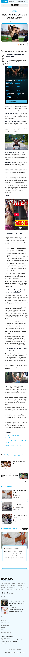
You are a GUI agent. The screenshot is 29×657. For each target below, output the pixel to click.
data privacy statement (12, 641)
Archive (14, 11)
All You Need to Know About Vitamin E (13, 551)
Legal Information (6, 632)
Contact (3, 627)
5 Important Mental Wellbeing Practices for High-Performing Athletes (20, 517)
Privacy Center (16, 652)
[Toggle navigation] (4, 5)
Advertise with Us (5, 623)
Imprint (5, 652)
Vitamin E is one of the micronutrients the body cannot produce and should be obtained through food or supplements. (14, 556)
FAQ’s (2, 630)
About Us (3, 620)
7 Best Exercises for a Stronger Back (13, 445)
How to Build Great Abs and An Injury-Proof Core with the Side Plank (19, 504)
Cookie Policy (22, 652)
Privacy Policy (10, 652)
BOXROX (8, 21)
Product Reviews (5, 625)
